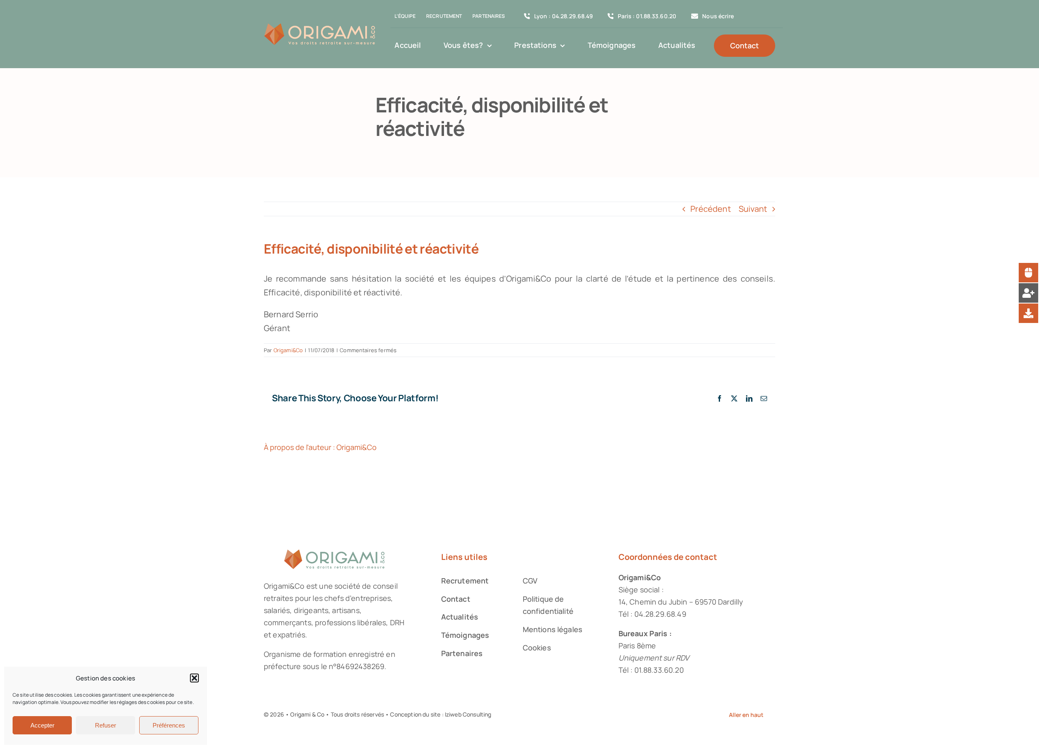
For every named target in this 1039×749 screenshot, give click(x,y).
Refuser (105, 725)
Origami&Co (288, 350)
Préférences (169, 725)
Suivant (753, 208)
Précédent (710, 208)
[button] (194, 678)
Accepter (42, 725)
